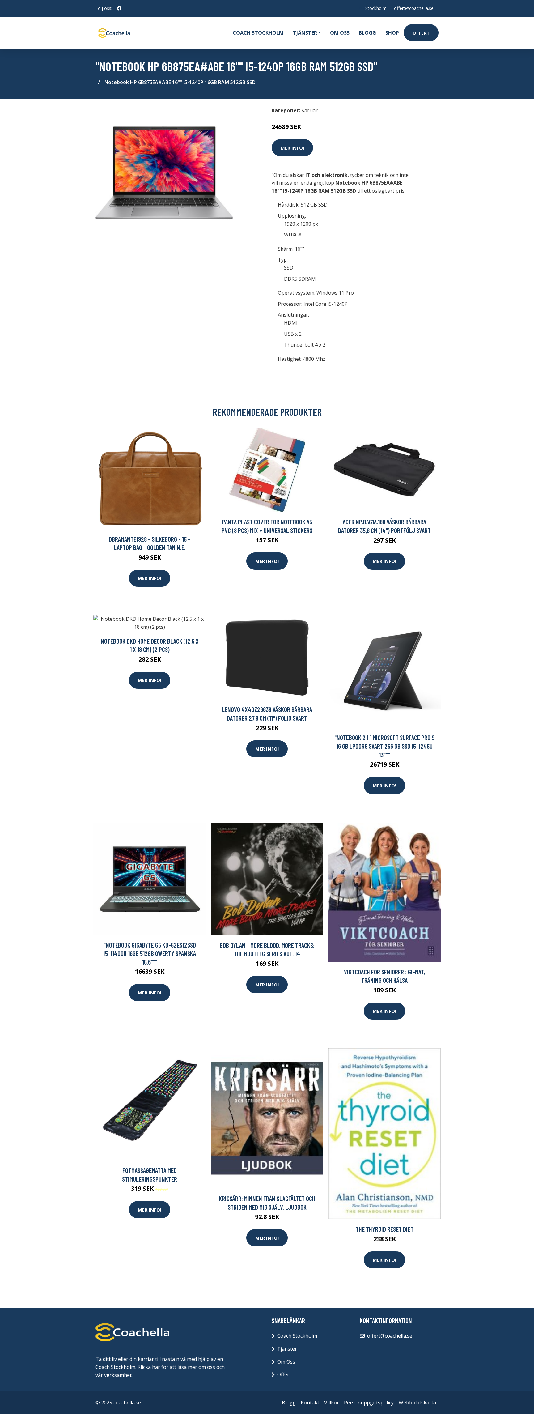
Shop (392, 32)
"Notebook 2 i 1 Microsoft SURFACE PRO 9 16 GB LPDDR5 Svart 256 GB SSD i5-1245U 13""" (384, 746)
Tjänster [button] (305, 32)
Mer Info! (292, 148)
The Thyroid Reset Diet (384, 1229)
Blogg (367, 32)
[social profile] (119, 8)
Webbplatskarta (417, 1402)
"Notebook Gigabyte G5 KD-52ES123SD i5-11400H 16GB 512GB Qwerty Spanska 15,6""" (150, 953)
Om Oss (286, 1361)
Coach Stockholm (258, 32)
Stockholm (376, 8)
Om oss (340, 32)
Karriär (309, 110)
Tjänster (287, 1348)
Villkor (331, 1402)
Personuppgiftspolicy (369, 1402)
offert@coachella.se (414, 8)
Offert (421, 33)
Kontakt (310, 1402)
